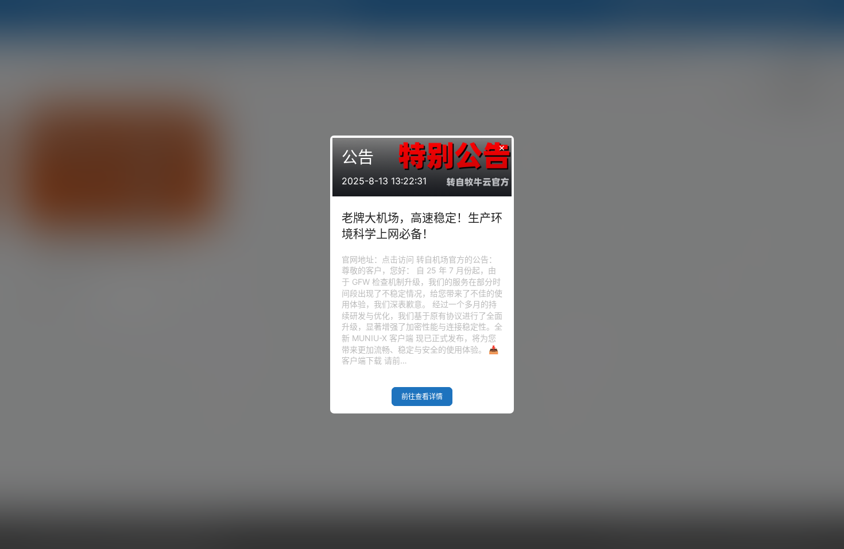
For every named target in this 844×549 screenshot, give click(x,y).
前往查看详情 (422, 396)
